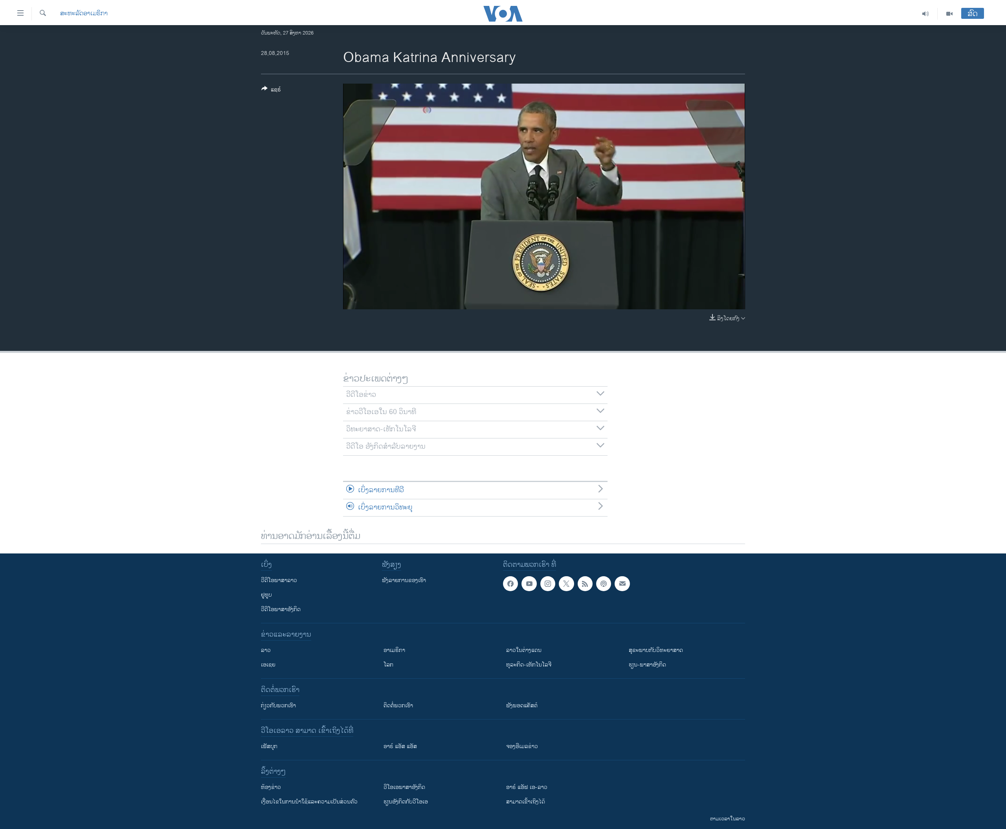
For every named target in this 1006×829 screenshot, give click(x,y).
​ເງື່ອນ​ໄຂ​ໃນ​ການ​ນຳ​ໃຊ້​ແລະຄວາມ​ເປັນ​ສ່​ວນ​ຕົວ (309, 802)
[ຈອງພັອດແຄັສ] (622, 583)
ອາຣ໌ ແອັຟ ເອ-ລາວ (526, 787)
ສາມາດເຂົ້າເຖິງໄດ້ (525, 802)
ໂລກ (388, 665)
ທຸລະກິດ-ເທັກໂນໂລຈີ (528, 665)
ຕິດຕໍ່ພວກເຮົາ (398, 705)
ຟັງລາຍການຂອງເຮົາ (404, 580)
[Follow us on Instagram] (547, 583)
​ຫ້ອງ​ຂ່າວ (271, 787)
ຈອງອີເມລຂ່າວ (522, 746)
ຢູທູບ (266, 595)
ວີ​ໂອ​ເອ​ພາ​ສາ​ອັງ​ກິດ (404, 787)
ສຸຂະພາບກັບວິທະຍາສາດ (656, 650)
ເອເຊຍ (268, 665)
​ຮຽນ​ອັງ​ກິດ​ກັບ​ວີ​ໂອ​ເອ (406, 802)
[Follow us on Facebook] (510, 583)
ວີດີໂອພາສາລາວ (279, 580)
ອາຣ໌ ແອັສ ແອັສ (400, 746)
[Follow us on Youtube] (528, 583)
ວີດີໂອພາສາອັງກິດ (281, 609)
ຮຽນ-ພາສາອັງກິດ (647, 665)
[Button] (271, 91)
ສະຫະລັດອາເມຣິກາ (84, 13)
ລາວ (266, 650)
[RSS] (585, 583)
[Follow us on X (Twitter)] (566, 583)
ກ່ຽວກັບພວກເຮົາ (278, 705)
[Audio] (926, 14)
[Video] (949, 14)
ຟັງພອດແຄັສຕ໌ (522, 705)
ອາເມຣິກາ (394, 650)
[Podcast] (603, 583)
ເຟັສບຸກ (269, 746)
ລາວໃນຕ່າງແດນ (524, 650)
